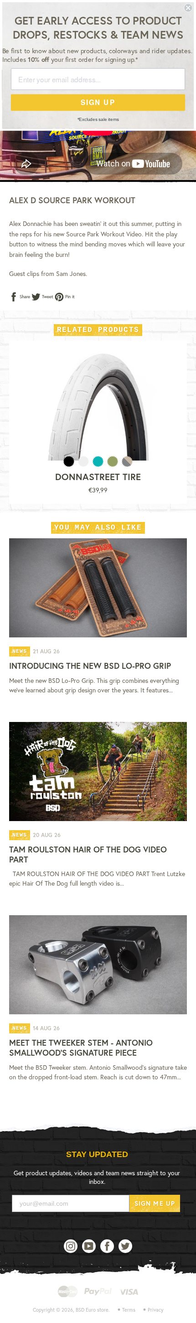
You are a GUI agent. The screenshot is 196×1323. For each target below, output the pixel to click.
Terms (128, 1310)
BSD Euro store (92, 1310)
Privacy (156, 1310)
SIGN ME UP (154, 1203)
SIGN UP (98, 102)
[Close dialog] (188, 8)
